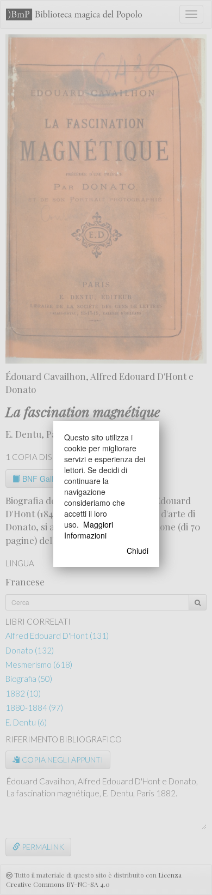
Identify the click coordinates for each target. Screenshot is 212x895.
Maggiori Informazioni (88, 530)
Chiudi (137, 550)
